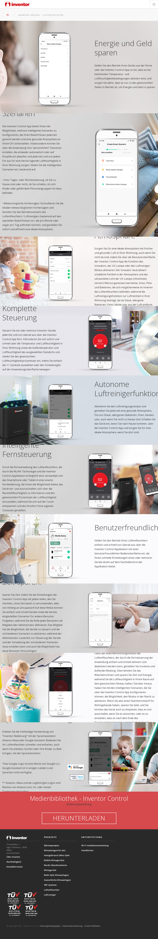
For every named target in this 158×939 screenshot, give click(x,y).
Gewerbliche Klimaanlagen (57, 880)
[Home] (17, 4)
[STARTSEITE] (8, 15)
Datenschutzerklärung (72, 926)
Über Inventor (13, 856)
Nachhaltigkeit (13, 861)
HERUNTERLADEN (79, 818)
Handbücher (87, 850)
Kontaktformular (14, 866)
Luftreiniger (50, 894)
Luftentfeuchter (52, 889)
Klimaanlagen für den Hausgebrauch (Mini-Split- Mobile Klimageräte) (57, 855)
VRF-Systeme (50, 885)
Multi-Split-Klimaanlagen (56, 875)
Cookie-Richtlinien (92, 926)
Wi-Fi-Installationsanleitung (95, 845)
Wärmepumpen (51, 845)
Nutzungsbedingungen (50, 926)
